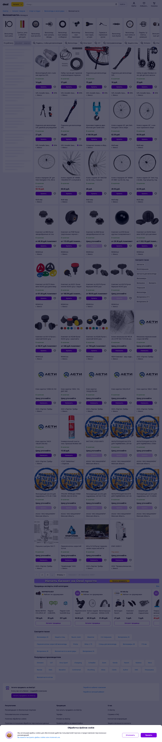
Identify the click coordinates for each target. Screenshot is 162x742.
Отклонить (130, 735)
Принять (148, 735)
